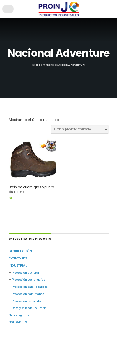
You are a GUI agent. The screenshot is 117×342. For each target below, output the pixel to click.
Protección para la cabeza (30, 286)
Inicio (36, 65)
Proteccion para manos (28, 294)
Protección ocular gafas (28, 279)
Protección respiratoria (28, 301)
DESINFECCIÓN (20, 251)
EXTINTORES (18, 258)
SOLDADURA (18, 322)
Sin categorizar (20, 315)
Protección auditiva (25, 272)
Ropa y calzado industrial (29, 308)
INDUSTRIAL (18, 265)
